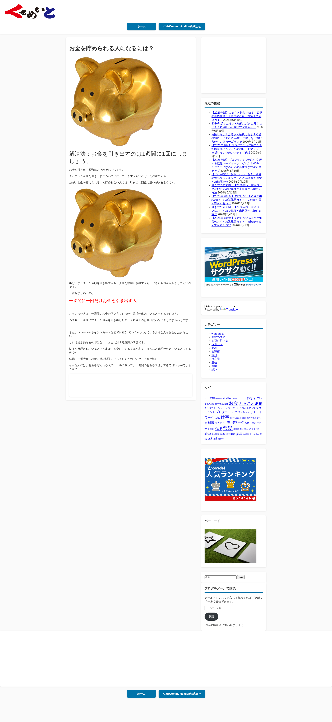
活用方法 (255, 429)
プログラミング (226, 412)
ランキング (243, 412)
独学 (208, 434)
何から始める (236, 418)
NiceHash (227, 398)
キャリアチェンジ (214, 408)
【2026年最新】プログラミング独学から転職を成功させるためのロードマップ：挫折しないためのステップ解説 (236, 149)
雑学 (214, 366)
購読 (211, 616)
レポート (217, 344)
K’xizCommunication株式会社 (182, 26)
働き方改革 (251, 418)
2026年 (210, 398)
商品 (214, 347)
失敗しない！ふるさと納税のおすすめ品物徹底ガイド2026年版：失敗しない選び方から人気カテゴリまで (236, 138)
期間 (241, 429)
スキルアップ (248, 408)
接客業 (215, 358)
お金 (233, 403)
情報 (214, 355)
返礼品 (212, 438)
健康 (244, 418)
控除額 (236, 429)
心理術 (215, 351)
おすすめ (253, 398)
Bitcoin (219, 398)
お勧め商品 (218, 337)
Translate (232, 309)
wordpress (217, 333)
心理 (218, 429)
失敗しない (250, 423)
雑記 (214, 369)
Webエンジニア (239, 398)
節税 (223, 434)
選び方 (221, 439)
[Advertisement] (136, 385)
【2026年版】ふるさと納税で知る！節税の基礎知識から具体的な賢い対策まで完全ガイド (236, 116)
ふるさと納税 (250, 403)
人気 (217, 417)
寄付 (212, 429)
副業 (211, 422)
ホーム (141, 26)
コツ (225, 408)
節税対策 (230, 434)
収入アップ (220, 423)
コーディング (234, 408)
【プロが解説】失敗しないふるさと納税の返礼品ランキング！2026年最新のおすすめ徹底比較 (236, 178)
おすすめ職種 (221, 404)
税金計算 (215, 434)
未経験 (247, 429)
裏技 (214, 362)
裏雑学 (246, 434)
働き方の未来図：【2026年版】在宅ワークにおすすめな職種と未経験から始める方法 (236, 189)
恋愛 (228, 428)
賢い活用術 (254, 434)
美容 (239, 434)
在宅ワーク (235, 422)
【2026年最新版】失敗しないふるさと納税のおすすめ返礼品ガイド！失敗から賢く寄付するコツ (236, 200)
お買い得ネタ (219, 340)
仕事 (224, 417)
